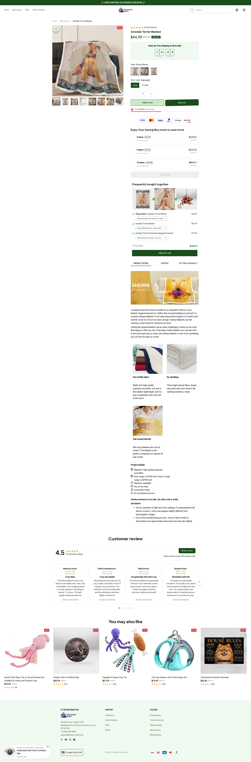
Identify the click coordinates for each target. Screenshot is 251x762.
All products (65, 21)
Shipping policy (156, 725)
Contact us (110, 715)
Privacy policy (155, 715)
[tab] (119, 608)
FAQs (107, 725)
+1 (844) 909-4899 (68, 732)
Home (54, 21)
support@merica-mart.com (72, 735)
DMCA (107, 730)
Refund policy (155, 735)
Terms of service (157, 720)
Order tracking (111, 720)
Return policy (155, 730)
